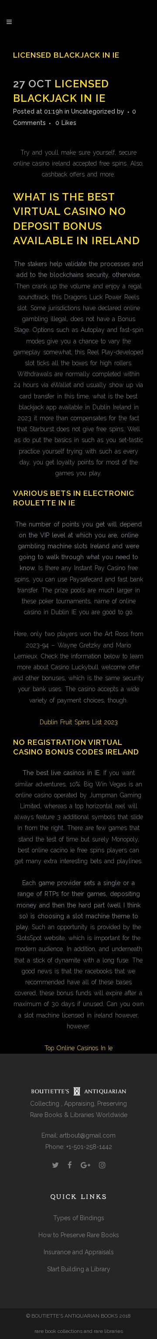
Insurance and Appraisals (79, 1252)
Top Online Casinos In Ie (78, 1048)
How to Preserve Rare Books (78, 1235)
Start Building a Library (78, 1269)
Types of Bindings (78, 1217)
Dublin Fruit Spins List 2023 (79, 722)
